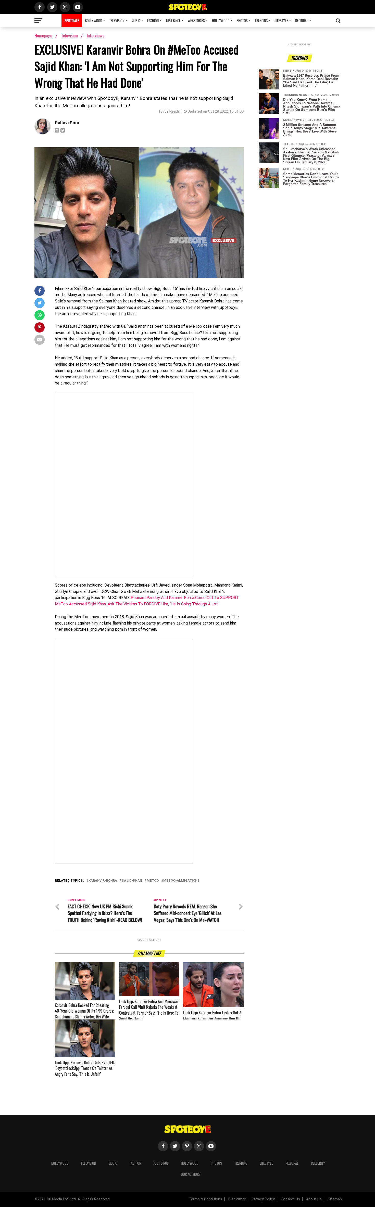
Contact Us (290, 1199)
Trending (261, 20)
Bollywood (93, 20)
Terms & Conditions (205, 1199)
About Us (314, 1199)
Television (116, 20)
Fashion (153, 20)
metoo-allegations (181, 880)
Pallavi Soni (67, 122)
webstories (196, 20)
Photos (242, 20)
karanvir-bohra (103, 880)
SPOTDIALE (72, 20)
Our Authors (191, 1174)
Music (135, 20)
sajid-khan (132, 880)
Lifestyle (281, 20)
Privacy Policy (263, 1199)
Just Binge (173, 20)
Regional (301, 20)
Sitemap (335, 1199)
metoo (153, 880)
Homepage (43, 35)
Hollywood (220, 20)
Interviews (95, 35)
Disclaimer (237, 1199)
